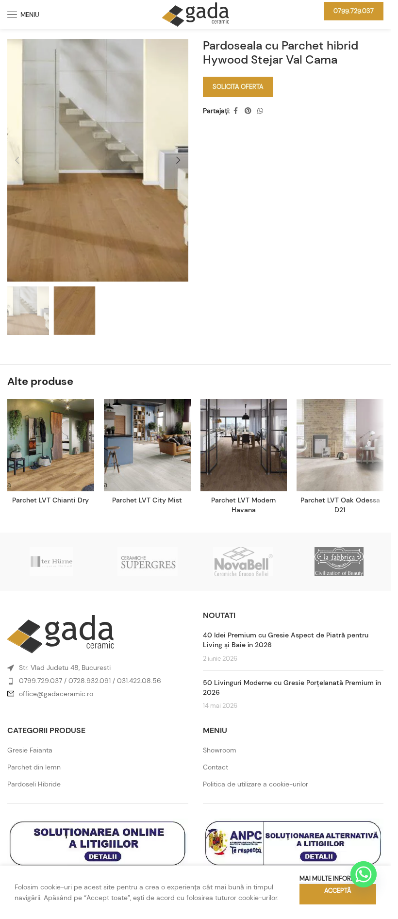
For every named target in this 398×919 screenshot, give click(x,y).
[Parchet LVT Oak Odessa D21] (340, 445)
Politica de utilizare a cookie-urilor (255, 784)
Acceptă (337, 890)
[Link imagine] (60, 633)
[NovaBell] (243, 561)
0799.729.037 (353, 11)
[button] (17, 160)
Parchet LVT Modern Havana (243, 505)
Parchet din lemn (34, 767)
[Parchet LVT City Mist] (147, 445)
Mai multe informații (332, 878)
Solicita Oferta (238, 87)
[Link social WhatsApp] (260, 110)
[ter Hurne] (52, 561)
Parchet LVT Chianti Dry (50, 500)
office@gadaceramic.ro (56, 693)
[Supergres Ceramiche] (147, 561)
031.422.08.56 (139, 680)
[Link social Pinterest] (248, 110)
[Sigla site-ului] (195, 13)
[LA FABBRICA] (339, 561)
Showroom (219, 750)
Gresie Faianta (29, 750)
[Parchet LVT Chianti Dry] (50, 445)
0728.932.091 (89, 680)
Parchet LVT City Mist (147, 500)
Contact (215, 767)
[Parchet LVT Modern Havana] (243, 445)
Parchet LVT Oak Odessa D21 (340, 505)
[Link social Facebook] (236, 110)
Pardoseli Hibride (34, 784)
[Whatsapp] (363, 874)
